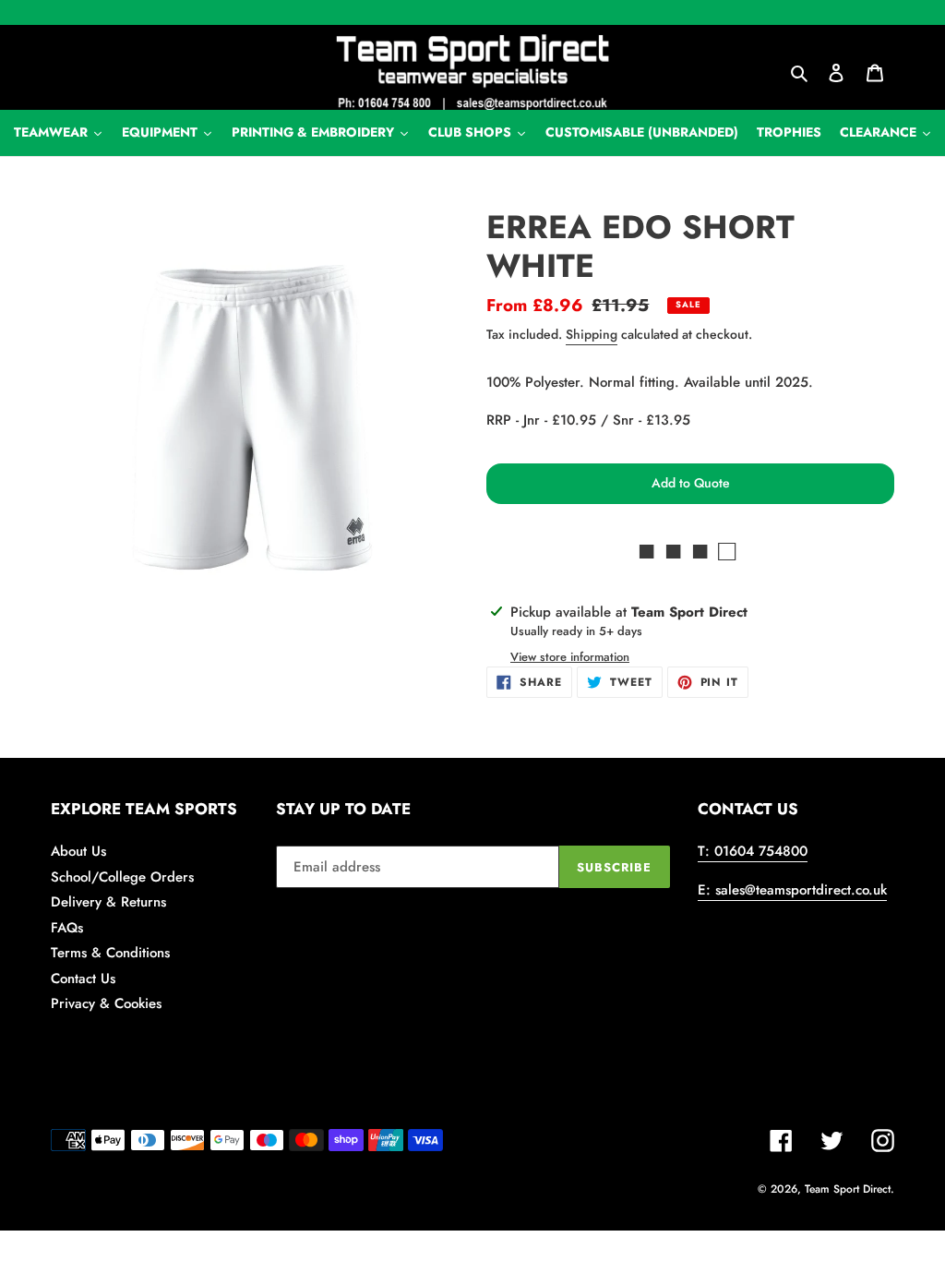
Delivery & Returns (108, 902)
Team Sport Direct (848, 1189)
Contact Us (83, 978)
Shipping (591, 334)
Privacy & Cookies (106, 1003)
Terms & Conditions (110, 953)
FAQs (67, 928)
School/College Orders (122, 877)
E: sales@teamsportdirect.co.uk (792, 890)
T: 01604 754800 (752, 851)
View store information (569, 657)
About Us (78, 851)
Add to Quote (691, 483)
